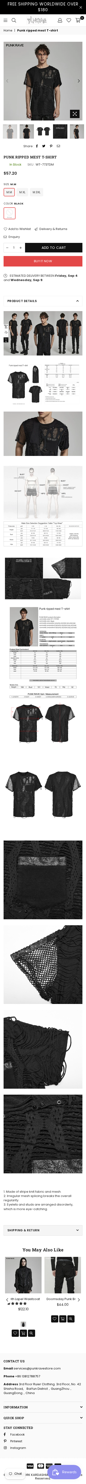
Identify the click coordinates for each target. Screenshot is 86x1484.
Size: (10, 184)
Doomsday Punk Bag (63, 1299)
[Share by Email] (58, 146)
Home (8, 30)
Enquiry (14, 237)
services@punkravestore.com (37, 1368)
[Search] (14, 20)
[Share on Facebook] (37, 146)
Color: (13, 203)
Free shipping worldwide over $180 (43, 7)
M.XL (22, 192)
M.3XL (36, 192)
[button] (17, 1303)
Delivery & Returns (53, 229)
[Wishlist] (68, 20)
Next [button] (78, 81)
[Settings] (60, 20)
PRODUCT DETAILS (22, 301)
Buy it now (43, 261)
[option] (43, 81)
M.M (9, 192)
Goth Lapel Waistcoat (23, 1299)
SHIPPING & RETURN (23, 1230)
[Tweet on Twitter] (44, 146)
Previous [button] (7, 81)
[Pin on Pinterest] (51, 146)
